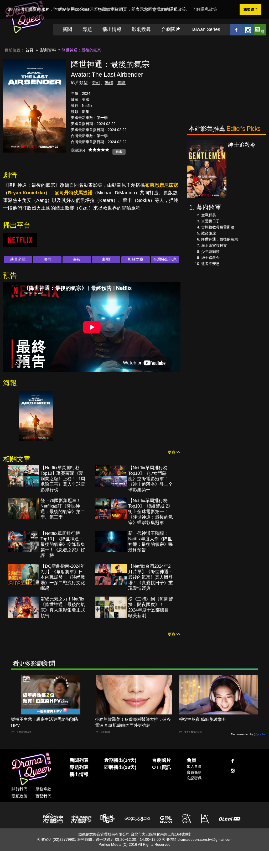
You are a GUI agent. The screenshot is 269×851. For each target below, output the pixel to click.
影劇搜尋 (141, 29)
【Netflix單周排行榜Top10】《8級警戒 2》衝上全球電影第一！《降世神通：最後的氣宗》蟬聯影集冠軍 (150, 511)
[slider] (98, 150)
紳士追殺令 (210, 257)
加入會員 (194, 766)
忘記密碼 (194, 778)
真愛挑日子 (210, 221)
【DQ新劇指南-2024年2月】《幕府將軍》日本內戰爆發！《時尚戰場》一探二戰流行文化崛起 (62, 577)
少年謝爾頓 (210, 251)
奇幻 (96, 82)
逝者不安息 (210, 264)
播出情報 (111, 29)
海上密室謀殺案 (214, 245)
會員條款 (194, 772)
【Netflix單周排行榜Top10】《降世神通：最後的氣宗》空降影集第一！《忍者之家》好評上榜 (62, 544)
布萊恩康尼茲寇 (161, 185)
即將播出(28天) (120, 767)
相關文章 (135, 259)
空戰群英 (208, 215)
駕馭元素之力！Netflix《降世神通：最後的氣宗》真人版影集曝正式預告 (62, 607)
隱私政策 (19, 796)
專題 (87, 29)
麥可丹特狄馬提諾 (73, 192)
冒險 (121, 82)
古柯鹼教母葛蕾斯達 (217, 227)
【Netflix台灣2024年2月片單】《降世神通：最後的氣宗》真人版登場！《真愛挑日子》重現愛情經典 (150, 577)
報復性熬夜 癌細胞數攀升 (202, 719)
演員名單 (18, 259)
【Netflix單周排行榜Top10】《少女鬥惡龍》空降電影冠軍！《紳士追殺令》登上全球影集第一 (150, 478)
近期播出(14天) (120, 760)
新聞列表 (79, 760)
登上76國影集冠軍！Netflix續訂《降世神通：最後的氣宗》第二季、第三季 (62, 509)
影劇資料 (48, 50)
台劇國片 (170, 29)
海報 (77, 259)
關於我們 (19, 789)
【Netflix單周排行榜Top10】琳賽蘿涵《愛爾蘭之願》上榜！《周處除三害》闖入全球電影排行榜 (62, 478)
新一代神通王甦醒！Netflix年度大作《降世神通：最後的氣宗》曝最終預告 (150, 541)
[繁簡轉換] (260, 29)
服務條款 (43, 789)
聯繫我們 (43, 796)
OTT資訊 (161, 767)
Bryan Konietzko (26, 192)
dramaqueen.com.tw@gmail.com (205, 839)
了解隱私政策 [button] (204, 9)
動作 (109, 82)
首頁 (29, 50)
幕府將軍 (208, 207)
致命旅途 (208, 233)
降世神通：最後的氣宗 (219, 239)
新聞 (67, 29)
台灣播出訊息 (165, 259)
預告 (47, 259)
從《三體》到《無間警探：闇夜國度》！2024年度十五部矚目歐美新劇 (150, 607)
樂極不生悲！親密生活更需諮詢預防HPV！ (44, 722)
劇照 (106, 259)
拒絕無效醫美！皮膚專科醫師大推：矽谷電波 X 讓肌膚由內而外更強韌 (133, 722)
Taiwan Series (205, 29)
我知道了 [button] (250, 9)
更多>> (174, 452)
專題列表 (79, 767)
